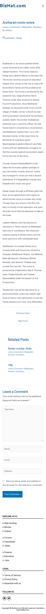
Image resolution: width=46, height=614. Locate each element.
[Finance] (23, 552)
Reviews (37, 27)
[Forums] (23, 538)
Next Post (23, 321)
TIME (10, 365)
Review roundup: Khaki (19, 348)
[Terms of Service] (23, 575)
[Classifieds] (23, 542)
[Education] (23, 556)
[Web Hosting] (23, 523)
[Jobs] (23, 560)
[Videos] (23, 531)
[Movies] (23, 527)
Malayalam (27, 27)
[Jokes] (23, 546)
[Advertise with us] (23, 583)
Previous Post (23, 313)
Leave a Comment (11, 27)
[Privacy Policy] (23, 579)
